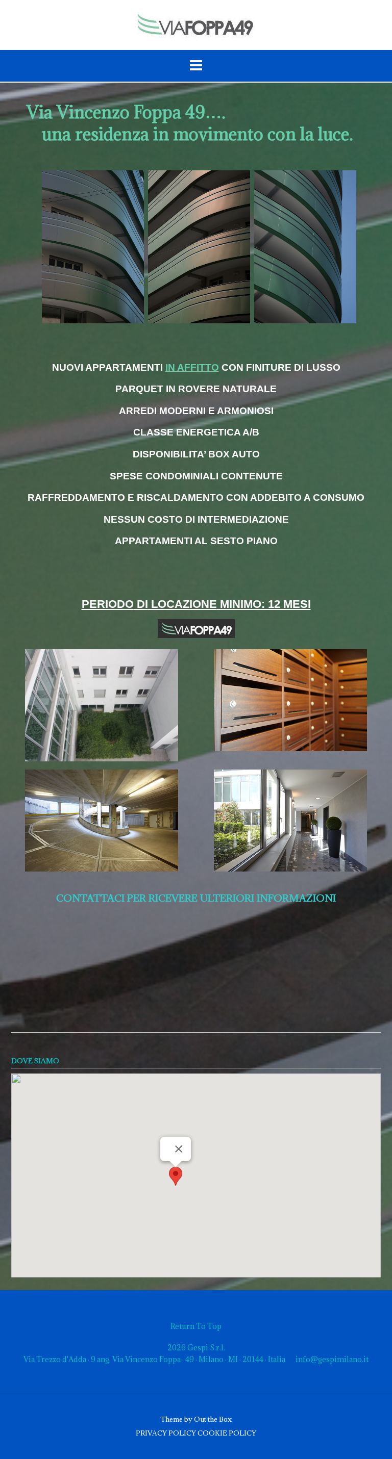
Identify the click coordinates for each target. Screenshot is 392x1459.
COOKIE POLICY (227, 1433)
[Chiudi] (178, 1149)
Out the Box (213, 1419)
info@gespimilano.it (332, 1359)
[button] (175, 1176)
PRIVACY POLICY (166, 1433)
